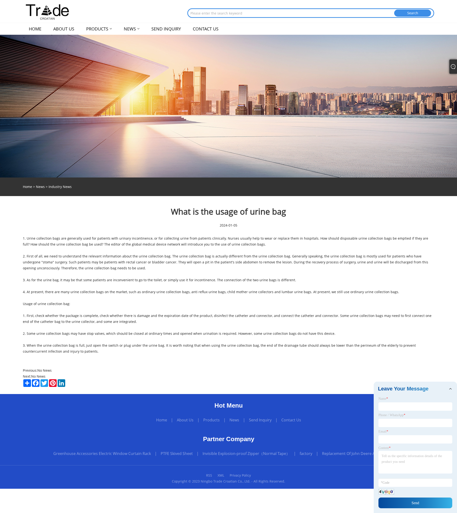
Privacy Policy (240, 475)
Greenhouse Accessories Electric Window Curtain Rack (102, 453)
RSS (209, 475)
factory (306, 453)
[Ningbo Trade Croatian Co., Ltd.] (47, 11)
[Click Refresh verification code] (386, 491)
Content (384, 448)
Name (383, 398)
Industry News (60, 186)
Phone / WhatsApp (391, 415)
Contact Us (291, 420)
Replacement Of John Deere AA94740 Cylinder (363, 453)
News (40, 186)
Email (383, 431)
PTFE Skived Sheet (177, 453)
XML (221, 475)
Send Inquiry (260, 420)
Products (211, 420)
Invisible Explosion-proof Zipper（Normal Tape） (246, 453)
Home (161, 420)
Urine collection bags (43, 238)
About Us (185, 420)
